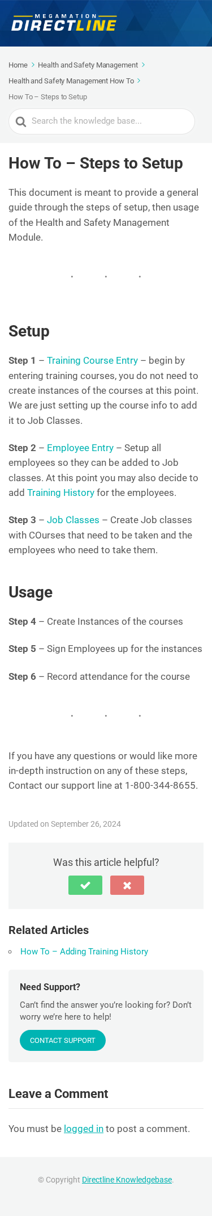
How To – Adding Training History (84, 951)
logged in (83, 1128)
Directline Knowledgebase (127, 1179)
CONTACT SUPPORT (63, 1040)
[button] (85, 885)
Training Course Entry (92, 360)
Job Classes (73, 519)
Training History (60, 492)
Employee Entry (80, 447)
